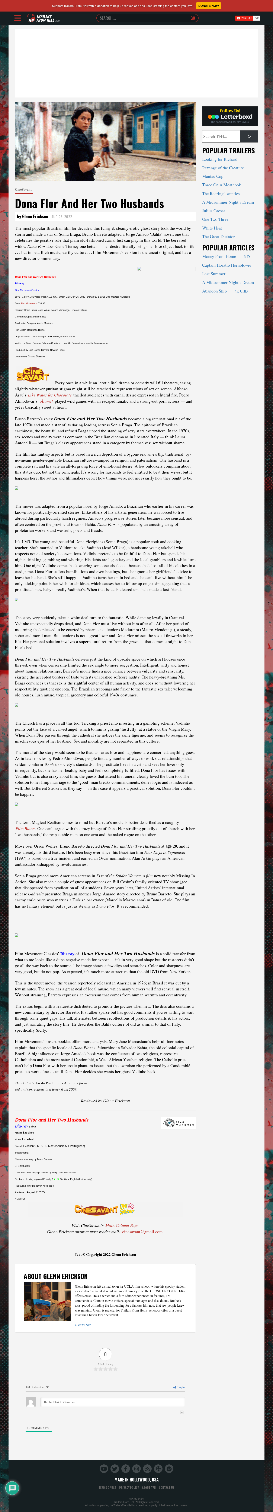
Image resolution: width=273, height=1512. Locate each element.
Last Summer (213, 273)
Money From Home (226, 256)
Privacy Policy (129, 1487)
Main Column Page (121, 1225)
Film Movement (29, 303)
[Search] (249, 136)
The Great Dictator (218, 236)
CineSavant (23, 189)
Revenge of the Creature (223, 168)
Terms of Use (107, 1487)
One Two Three (215, 219)
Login (181, 1387)
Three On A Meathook (221, 185)
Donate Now (208, 5)
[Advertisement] (136, 63)
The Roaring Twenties (221, 193)
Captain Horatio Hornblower (226, 265)
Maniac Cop (212, 176)
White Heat (212, 228)
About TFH (149, 1487)
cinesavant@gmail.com (142, 1231)
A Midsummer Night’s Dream (228, 202)
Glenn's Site (83, 1324)
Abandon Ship (225, 291)
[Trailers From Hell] (31, 18)
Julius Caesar (213, 210)
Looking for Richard (219, 159)
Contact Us (166, 1487)
